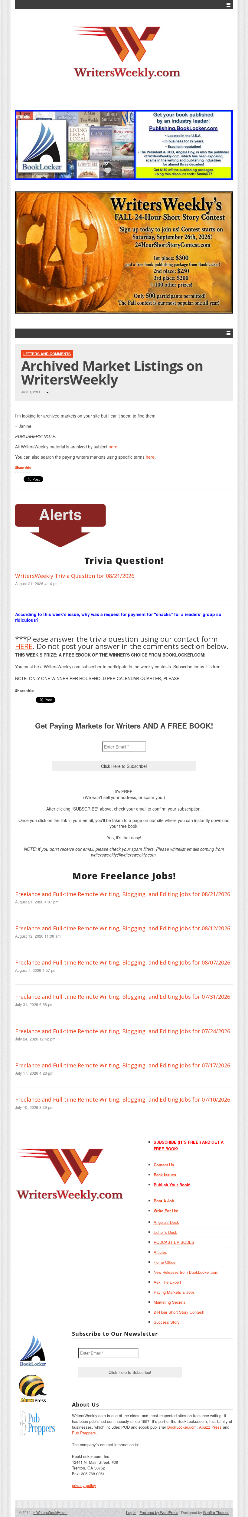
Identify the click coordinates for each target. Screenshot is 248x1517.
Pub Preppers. (84, 1433)
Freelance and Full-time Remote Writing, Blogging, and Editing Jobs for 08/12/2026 (122, 928)
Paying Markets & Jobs (174, 1292)
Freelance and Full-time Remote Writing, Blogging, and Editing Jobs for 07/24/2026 (122, 1031)
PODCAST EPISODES (174, 1242)
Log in (131, 1512)
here (113, 447)
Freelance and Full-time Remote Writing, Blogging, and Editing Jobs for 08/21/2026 (122, 894)
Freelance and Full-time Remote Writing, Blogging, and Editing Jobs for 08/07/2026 (122, 962)
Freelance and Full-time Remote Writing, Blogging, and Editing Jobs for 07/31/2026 (122, 996)
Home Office (164, 1262)
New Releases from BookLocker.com (186, 1272)
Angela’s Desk (166, 1222)
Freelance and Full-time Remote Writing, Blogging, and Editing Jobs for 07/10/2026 (122, 1099)
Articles (160, 1252)
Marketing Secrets (170, 1302)
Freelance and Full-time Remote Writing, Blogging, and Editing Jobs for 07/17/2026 (122, 1065)
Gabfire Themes (216, 1512)
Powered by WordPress (158, 1512)
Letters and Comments (47, 353)
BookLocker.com (182, 1427)
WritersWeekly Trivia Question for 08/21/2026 (74, 575)
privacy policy (84, 1485)
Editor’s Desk (165, 1232)
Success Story (167, 1322)
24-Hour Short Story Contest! (179, 1312)
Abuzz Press (210, 1427)
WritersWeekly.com (50, 1512)
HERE (24, 646)
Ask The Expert (167, 1282)
